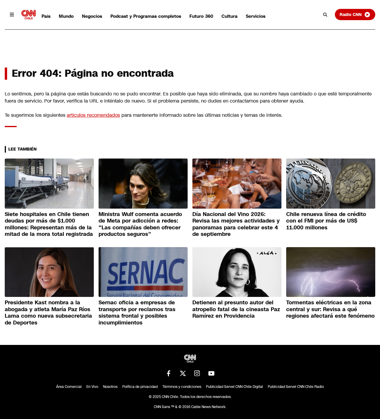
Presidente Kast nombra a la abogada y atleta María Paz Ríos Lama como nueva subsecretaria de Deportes (48, 313)
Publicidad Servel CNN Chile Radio (296, 386)
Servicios (255, 16)
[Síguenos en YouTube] (211, 373)
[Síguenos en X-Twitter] (183, 373)
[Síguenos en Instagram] (197, 373)
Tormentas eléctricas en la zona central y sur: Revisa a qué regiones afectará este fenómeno (330, 309)
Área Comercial (69, 386)
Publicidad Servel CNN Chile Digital (234, 386)
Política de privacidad (140, 386)
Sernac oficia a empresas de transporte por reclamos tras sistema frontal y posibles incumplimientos (137, 313)
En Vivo (92, 386)
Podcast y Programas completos (145, 16)
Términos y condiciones (181, 386)
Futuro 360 (201, 16)
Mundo (66, 16)
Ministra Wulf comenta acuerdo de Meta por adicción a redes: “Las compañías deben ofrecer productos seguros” (140, 224)
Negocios (92, 16)
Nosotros (110, 386)
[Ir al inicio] (28, 15)
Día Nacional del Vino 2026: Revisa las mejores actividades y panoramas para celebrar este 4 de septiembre (236, 224)
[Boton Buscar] (325, 14)
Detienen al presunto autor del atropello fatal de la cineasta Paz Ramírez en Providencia (236, 309)
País (46, 16)
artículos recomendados (93, 115)
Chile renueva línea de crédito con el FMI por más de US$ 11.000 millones (326, 220)
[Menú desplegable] (12, 14)
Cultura (229, 16)
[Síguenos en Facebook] (168, 373)
